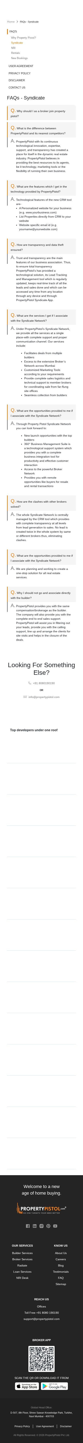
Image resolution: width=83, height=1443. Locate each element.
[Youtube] (55, 1225)
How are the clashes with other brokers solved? (38, 503)
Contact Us (17, 87)
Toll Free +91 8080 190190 (41, 1312)
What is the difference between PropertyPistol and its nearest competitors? (38, 130)
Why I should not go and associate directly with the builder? (41, 594)
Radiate (22, 1265)
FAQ (61, 1277)
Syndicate (17, 42)
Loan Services (22, 1271)
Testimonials (61, 1271)
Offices (41, 1306)
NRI (13, 47)
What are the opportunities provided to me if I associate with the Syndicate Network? (42, 412)
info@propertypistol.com (44, 697)
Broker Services (22, 1259)
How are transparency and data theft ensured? (37, 246)
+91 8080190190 (44, 683)
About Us (61, 1253)
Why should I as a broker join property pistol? (38, 113)
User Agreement (21, 66)
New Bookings (19, 58)
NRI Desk (22, 1277)
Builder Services (22, 1253)
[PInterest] (48, 1225)
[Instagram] (41, 1225)
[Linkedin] (34, 1225)
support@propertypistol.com (42, 1318)
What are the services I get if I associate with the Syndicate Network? (39, 317)
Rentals (15, 52)
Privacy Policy (20, 73)
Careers (61, 1259)
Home (11, 21)
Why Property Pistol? (23, 37)
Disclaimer (17, 80)
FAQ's (13, 31)
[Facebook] (27, 1225)
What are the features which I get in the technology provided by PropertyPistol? (39, 188)
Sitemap (61, 1284)
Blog (61, 1265)
